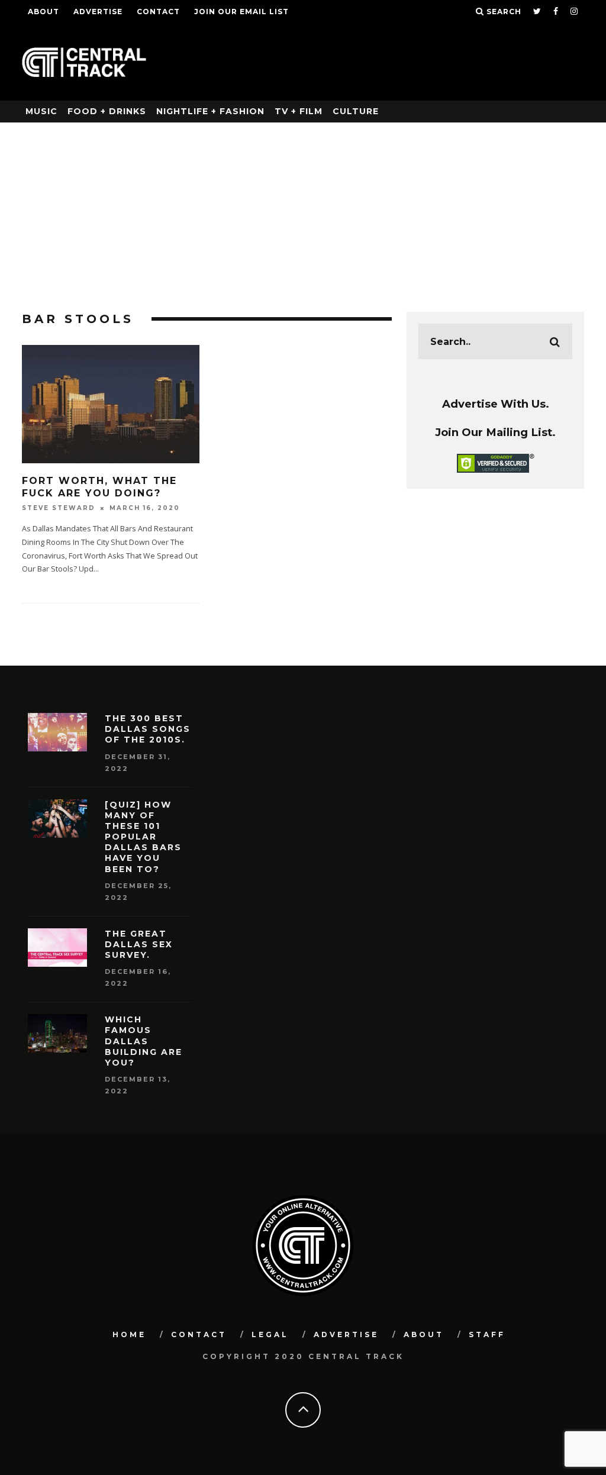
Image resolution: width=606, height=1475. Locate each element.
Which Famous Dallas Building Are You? (143, 1041)
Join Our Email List (241, 11)
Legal (270, 1334)
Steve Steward (58, 508)
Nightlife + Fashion (210, 111)
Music (41, 111)
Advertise (98, 11)
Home (129, 1334)
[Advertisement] (303, 211)
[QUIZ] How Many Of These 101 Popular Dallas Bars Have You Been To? (143, 836)
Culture (356, 111)
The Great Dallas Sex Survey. (139, 944)
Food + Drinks (106, 111)
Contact (158, 11)
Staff (487, 1334)
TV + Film (299, 111)
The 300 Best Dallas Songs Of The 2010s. (148, 729)
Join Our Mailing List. (495, 432)
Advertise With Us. (495, 404)
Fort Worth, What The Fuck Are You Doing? (99, 487)
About (43, 11)
